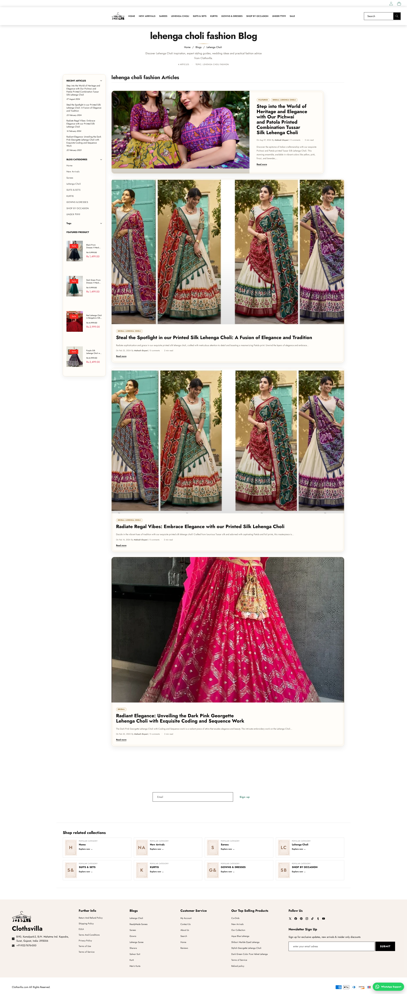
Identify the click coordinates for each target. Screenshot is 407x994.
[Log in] (391, 3)
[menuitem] (84, 165)
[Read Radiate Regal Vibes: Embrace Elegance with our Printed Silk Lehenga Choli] (228, 440)
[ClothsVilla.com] (118, 16)
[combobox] (382, 16)
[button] (399, 3)
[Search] (396, 16)
